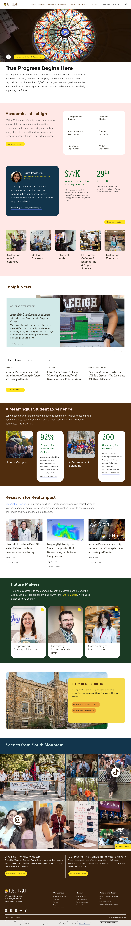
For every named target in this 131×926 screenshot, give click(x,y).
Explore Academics (15, 144)
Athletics (86, 4)
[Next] (121, 350)
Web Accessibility (81, 899)
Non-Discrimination (105, 901)
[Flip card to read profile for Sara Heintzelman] (42, 609)
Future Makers (69, 594)
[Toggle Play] (8, 57)
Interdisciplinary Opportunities (75, 132)
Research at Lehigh (16, 504)
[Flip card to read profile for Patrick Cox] (79, 609)
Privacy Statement (84, 924)
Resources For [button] (110, 4)
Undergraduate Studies (75, 118)
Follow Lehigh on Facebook (7, 911)
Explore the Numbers (114, 222)
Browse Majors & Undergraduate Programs (26, 208)
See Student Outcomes (48, 476)
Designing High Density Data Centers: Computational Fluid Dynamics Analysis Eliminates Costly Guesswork (61, 550)
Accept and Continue (109, 922)
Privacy (18, 917)
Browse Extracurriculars (110, 473)
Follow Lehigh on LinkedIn (17, 911)
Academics (42, 4)
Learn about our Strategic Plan (15, 873)
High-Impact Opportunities (74, 147)
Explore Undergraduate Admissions (86, 704)
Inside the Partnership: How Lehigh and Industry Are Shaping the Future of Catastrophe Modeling (23, 375)
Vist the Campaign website (78, 873)
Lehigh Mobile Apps (82, 902)
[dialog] (65, 923)
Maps (55, 905)
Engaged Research (103, 132)
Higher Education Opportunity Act (108, 897)
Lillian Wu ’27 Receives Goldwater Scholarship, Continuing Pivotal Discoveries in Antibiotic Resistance (64, 375)
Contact (55, 902)
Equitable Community (60, 896)
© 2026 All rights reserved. (117, 917)
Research (52, 4)
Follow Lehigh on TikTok (27, 911)
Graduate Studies (103, 118)
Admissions (63, 4)
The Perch (56, 899)
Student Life (74, 4)
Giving (94, 4)
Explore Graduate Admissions (83, 710)
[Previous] (114, 350)
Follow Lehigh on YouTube (22, 911)
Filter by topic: (13, 360)
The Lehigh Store (58, 908)
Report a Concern (81, 905)
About (33, 4)
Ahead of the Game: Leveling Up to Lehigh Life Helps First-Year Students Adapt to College (30, 317)
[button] (126, 4)
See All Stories (15, 390)
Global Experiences (104, 147)
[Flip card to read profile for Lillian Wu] (116, 609)
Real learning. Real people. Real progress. (29, 57)
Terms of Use (9, 917)
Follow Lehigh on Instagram (12, 911)
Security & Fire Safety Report (108, 904)
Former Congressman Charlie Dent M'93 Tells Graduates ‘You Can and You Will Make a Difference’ (107, 375)
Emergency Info (81, 896)
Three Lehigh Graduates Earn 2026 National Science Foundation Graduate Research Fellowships (22, 548)
